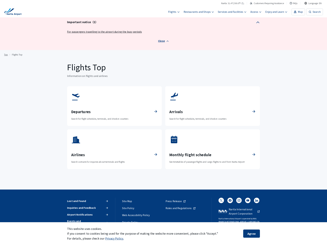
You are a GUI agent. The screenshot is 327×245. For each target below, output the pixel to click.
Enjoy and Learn (274, 11)
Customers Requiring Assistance (269, 3)
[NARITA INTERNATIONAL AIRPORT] (12, 12)
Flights (172, 11)
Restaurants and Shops (197, 11)
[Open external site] (221, 202)
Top (6, 54)
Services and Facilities (230, 11)
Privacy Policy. (114, 238)
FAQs (295, 3)
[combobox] (313, 3)
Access (254, 11)
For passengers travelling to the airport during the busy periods (104, 31)
